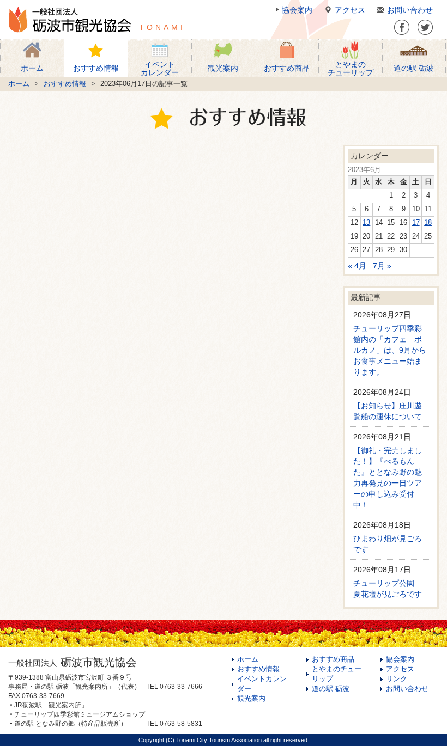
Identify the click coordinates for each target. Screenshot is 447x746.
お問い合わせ (410, 9)
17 (416, 223)
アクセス (350, 9)
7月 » (382, 265)
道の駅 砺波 (330, 689)
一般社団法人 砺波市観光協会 (69, 19)
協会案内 (297, 9)
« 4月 (357, 265)
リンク (396, 679)
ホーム (18, 84)
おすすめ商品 (333, 659)
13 (366, 223)
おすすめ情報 (65, 84)
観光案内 (251, 698)
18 (428, 223)
